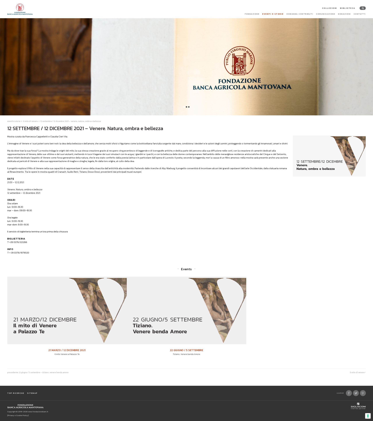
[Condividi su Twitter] (356, 393)
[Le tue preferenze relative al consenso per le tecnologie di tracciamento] (368, 416)
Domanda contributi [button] (300, 14)
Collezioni (329, 8)
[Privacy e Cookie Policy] (18, 415)
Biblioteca (347, 8)
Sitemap (32, 393)
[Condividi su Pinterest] (363, 393)
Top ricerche (15, 393)
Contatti (360, 14)
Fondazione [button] (252, 14)
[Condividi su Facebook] (349, 393)
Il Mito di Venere (30, 121)
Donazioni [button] (344, 14)
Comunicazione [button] (325, 14)
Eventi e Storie (273, 14)
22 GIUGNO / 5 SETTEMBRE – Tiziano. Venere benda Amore (43, 372)
